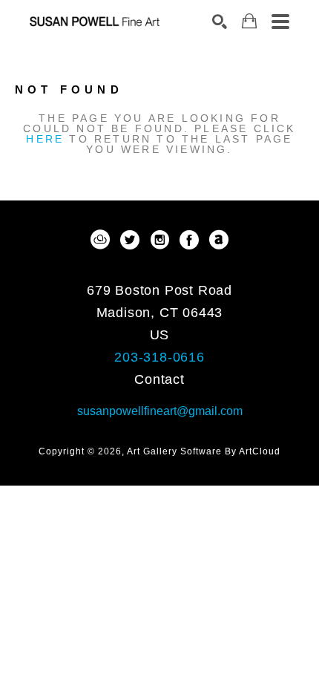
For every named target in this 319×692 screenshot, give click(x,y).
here (45, 139)
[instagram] (159, 239)
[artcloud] (100, 239)
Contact (159, 379)
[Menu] (280, 21)
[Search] (219, 21)
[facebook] (189, 239)
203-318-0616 (159, 357)
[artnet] (218, 239)
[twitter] (129, 239)
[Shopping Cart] (249, 21)
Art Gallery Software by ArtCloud (203, 451)
